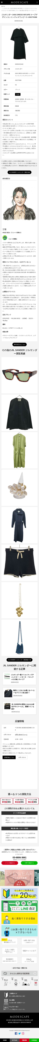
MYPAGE (14, 1040)
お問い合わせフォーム (21, 734)
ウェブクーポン (14, 1006)
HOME (5, 1040)
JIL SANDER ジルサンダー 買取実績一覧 (19, 660)
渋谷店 (17, 106)
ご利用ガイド (13, 993)
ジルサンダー (18, 69)
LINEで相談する (29, 863)
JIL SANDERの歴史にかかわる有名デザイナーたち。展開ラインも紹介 (22, 706)
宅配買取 (24, 1040)
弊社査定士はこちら (19, 344)
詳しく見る (19, 377)
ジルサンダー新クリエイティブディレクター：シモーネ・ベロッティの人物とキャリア (22, 677)
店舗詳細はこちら (9, 757)
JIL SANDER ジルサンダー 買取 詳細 (19, 172)
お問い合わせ (22, 757)
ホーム (3, 6)
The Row (5, 320)
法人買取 (12, 1000)
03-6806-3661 (19, 857)
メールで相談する (10, 863)
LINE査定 (34, 1040)
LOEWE (24, 318)
